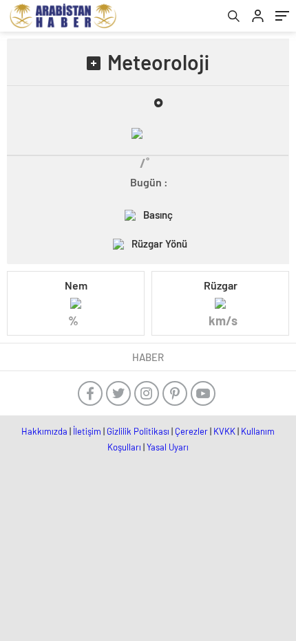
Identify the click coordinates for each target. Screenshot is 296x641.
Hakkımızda (44, 431)
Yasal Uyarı (168, 447)
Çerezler (191, 431)
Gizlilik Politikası (138, 431)
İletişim (87, 431)
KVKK (224, 431)
